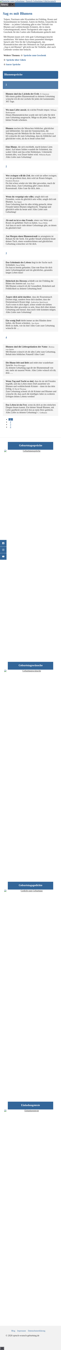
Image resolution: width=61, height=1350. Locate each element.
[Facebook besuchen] (3, 543)
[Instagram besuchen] (3, 550)
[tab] (11, 419)
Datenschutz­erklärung (36, 1331)
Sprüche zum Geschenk (34, 55)
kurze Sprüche (13, 64)
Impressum (21, 1331)
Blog (13, 1331)
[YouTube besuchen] (3, 556)
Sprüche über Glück (16, 60)
